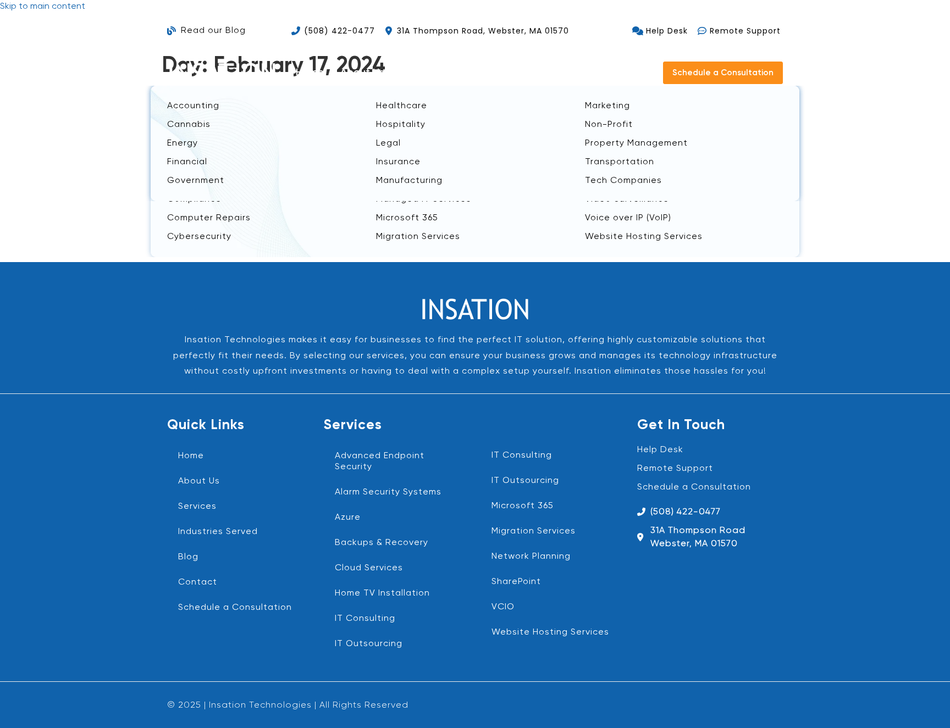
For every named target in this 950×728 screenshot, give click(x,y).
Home (310, 72)
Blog (587, 72)
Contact (634, 72)
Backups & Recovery (381, 542)
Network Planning (531, 556)
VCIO (503, 607)
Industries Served (218, 531)
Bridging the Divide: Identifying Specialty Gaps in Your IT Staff (414, 98)
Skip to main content (42, 6)
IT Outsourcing (368, 644)
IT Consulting (365, 618)
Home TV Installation (382, 593)
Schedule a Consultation (235, 607)
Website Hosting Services (550, 632)
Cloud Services (369, 568)
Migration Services (533, 531)
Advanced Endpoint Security (379, 461)
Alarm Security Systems (388, 492)
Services (197, 506)
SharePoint (516, 581)
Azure (348, 517)
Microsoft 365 (522, 506)
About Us (362, 72)
